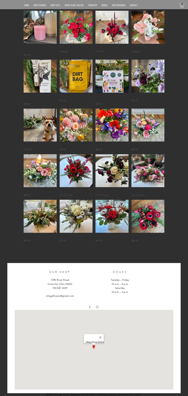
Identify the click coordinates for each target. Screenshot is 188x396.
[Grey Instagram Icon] (97, 307)
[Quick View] (40, 27)
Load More (94, 250)
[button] (182, 5)
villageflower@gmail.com (60, 295)
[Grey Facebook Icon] (90, 307)
